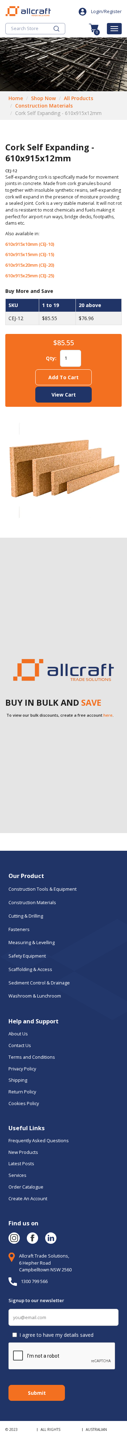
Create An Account (27, 1198)
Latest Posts (21, 1163)
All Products (78, 98)
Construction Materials (44, 105)
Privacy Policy (22, 1068)
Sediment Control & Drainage (39, 983)
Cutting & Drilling (25, 916)
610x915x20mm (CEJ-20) (29, 265)
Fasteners (19, 929)
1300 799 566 (34, 1281)
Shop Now (43, 98)
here (108, 715)
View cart (64, 394)
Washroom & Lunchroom (34, 996)
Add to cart (63, 377)
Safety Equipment (27, 956)
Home (15, 98)
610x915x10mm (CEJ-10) (29, 244)
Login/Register (106, 11)
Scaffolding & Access (30, 969)
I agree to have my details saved (56, 1334)
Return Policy (22, 1091)
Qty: (51, 358)
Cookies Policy (24, 1103)
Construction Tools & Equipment (42, 889)
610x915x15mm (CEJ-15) (29, 255)
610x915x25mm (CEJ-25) (29, 276)
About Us (18, 1033)
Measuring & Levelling (31, 942)
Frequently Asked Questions (38, 1140)
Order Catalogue (25, 1187)
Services (17, 1175)
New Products (23, 1152)
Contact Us (19, 1045)
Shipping (17, 1080)
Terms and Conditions (31, 1057)
